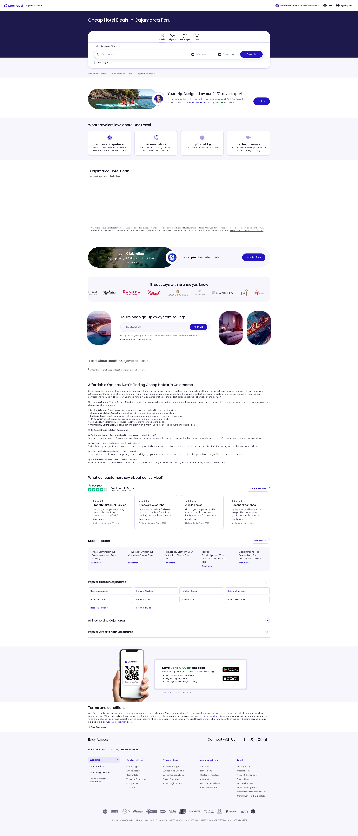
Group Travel (132, 783)
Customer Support (172, 766)
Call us (261, 101)
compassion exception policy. (118, 722)
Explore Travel (33, 5)
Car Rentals (132, 775)
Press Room (206, 770)
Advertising (205, 779)
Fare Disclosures (99, 727)
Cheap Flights (133, 766)
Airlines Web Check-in (173, 770)
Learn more (131, 262)
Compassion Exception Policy (251, 791)
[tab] (172, 36)
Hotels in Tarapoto (99, 607)
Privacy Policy (144, 339)
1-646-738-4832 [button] (130, 749)
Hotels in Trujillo (143, 607)
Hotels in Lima (143, 599)
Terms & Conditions (247, 775)
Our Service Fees (245, 783)
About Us (204, 766)
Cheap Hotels (133, 770)
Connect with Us (221, 739)
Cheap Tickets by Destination (98, 780)
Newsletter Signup (209, 787)
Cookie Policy (243, 770)
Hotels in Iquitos (98, 599)
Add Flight (103, 62)
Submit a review (257, 488)
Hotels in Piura (188, 599)
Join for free (254, 257)
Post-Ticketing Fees (247, 787)
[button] (297, 5)
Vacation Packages (136, 779)
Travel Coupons (171, 779)
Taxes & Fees (243, 779)
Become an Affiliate (210, 783)
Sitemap (130, 787)
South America (118, 73)
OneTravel (93, 73)
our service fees (211, 716)
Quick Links (95, 759)
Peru (131, 73)
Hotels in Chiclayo (145, 591)
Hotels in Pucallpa (236, 599)
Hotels (104, 73)
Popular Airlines (97, 766)
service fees (224, 228)
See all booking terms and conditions (246, 230)
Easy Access (98, 739)
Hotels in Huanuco (236, 591)
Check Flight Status (172, 783)
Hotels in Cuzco (189, 591)
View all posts (260, 541)
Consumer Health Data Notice (252, 796)
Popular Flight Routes (100, 772)
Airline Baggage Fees (173, 775)
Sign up (198, 326)
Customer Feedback (210, 775)
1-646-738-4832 (196, 102)
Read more (96, 563)
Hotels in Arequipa (99, 591)
